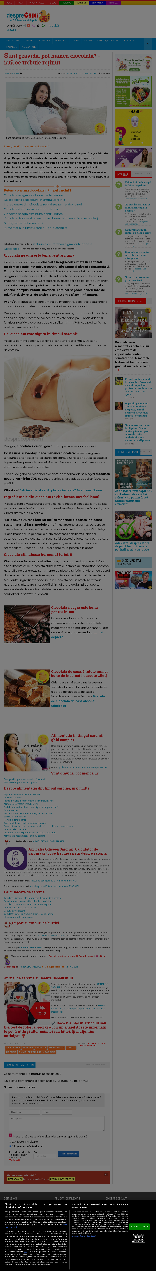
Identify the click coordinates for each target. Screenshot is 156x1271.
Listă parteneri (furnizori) (84, 1236)
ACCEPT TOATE (139, 1226)
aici (25, 1252)
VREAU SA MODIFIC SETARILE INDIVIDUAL (138, 1238)
